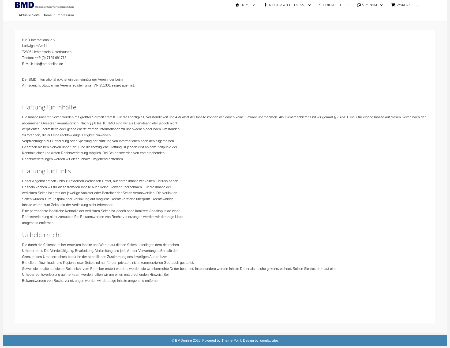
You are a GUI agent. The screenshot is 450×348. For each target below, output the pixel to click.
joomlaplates (269, 340)
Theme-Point (231, 340)
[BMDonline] (44, 5)
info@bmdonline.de (48, 64)
